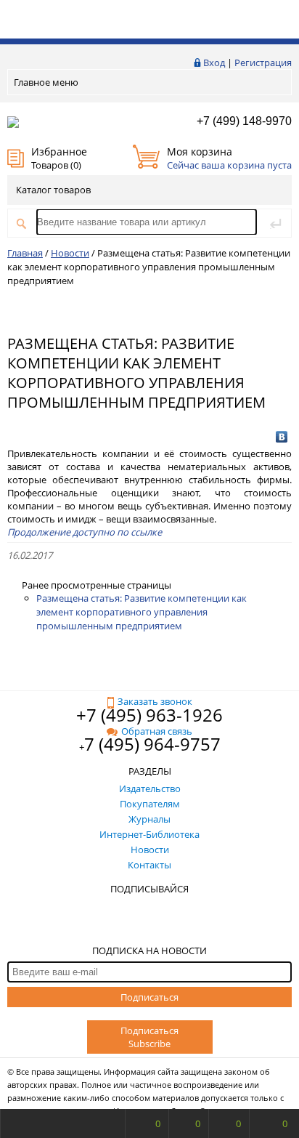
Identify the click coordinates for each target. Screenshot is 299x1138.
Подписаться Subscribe (149, 1037)
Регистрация (263, 62)
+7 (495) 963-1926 (149, 715)
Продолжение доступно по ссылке (84, 531)
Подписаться (149, 997)
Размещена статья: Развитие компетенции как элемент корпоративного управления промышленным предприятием (141, 612)
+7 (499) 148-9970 (244, 121)
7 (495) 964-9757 (152, 744)
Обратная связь (156, 731)
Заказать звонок (155, 701)
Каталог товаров (53, 189)
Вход (214, 62)
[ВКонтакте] (282, 436)
